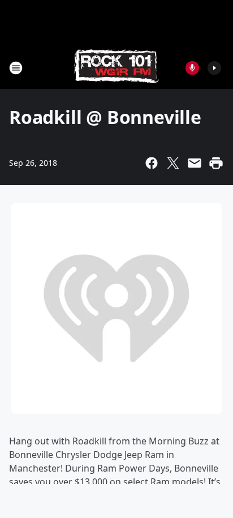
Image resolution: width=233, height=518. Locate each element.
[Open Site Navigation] (16, 68)
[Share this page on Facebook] (151, 163)
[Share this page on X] (173, 163)
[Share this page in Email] (194, 163)
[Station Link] (116, 67)
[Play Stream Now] (214, 68)
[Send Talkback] (192, 68)
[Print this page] (216, 163)
